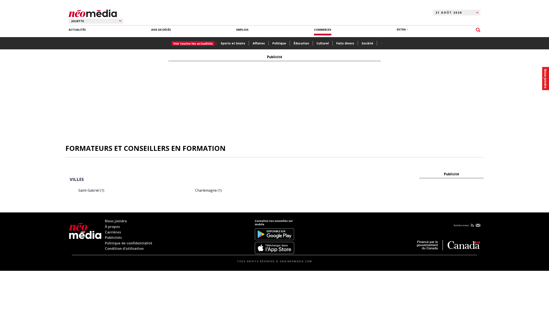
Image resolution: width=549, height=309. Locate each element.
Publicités (113, 237)
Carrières (113, 232)
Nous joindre (116, 221)
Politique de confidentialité (128, 243)
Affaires (259, 43)
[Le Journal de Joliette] (85, 236)
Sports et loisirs (233, 43)
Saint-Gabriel (91, 190)
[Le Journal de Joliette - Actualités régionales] (93, 13)
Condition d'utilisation (124, 248)
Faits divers (345, 43)
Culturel (323, 43)
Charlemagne (208, 190)
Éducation (301, 43)
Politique (279, 43)
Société (367, 43)
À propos (112, 226)
